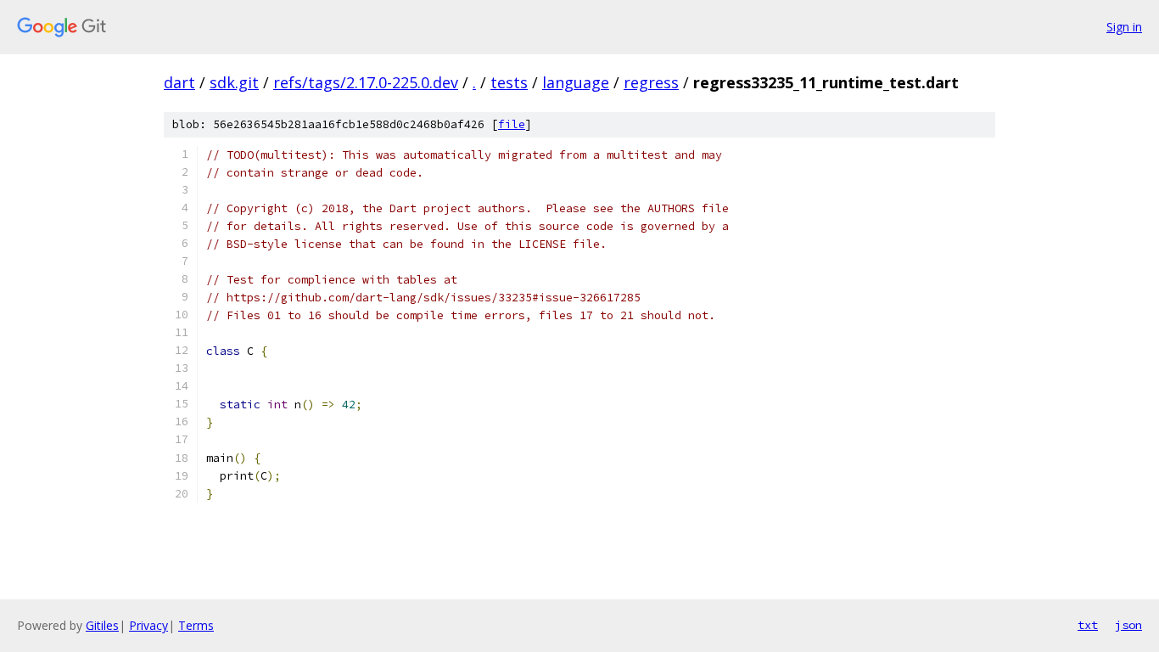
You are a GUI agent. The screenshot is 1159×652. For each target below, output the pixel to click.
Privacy (148, 625)
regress (651, 82)
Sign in (1124, 27)
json (1128, 624)
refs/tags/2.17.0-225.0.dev (365, 82)
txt (1088, 624)
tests (509, 82)
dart (179, 82)
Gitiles (102, 625)
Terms (196, 625)
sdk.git (234, 82)
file (511, 124)
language (575, 82)
